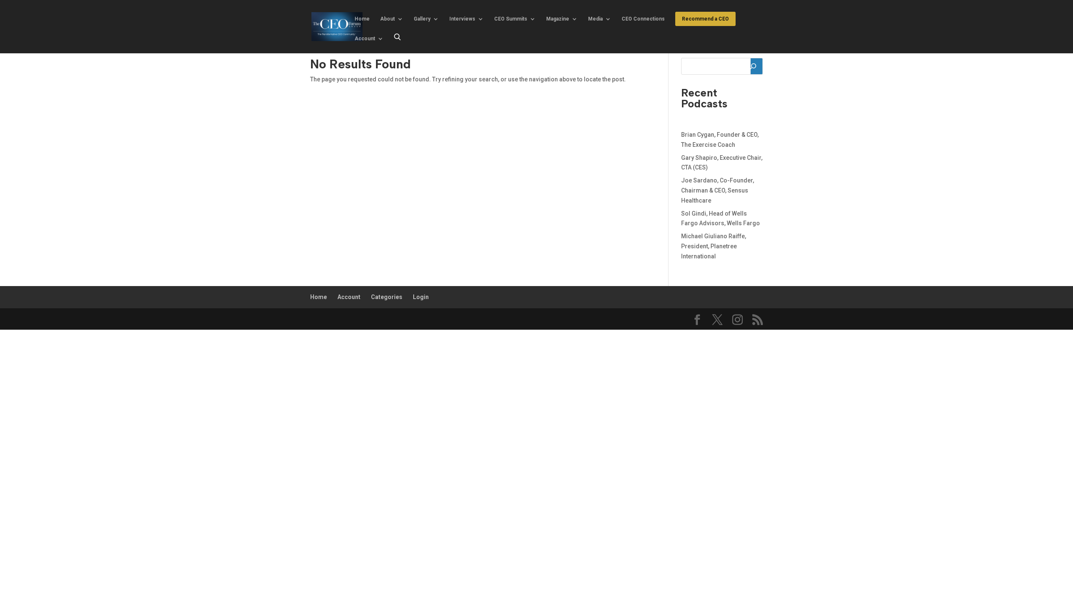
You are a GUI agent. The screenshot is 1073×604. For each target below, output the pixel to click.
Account (365, 39)
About (387, 19)
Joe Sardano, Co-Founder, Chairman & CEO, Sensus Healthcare (717, 190)
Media (595, 19)
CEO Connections (643, 19)
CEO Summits (510, 19)
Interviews (462, 19)
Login (421, 297)
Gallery (422, 19)
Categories (386, 297)
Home (362, 19)
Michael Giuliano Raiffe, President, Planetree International (713, 246)
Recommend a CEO (705, 19)
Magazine (557, 19)
